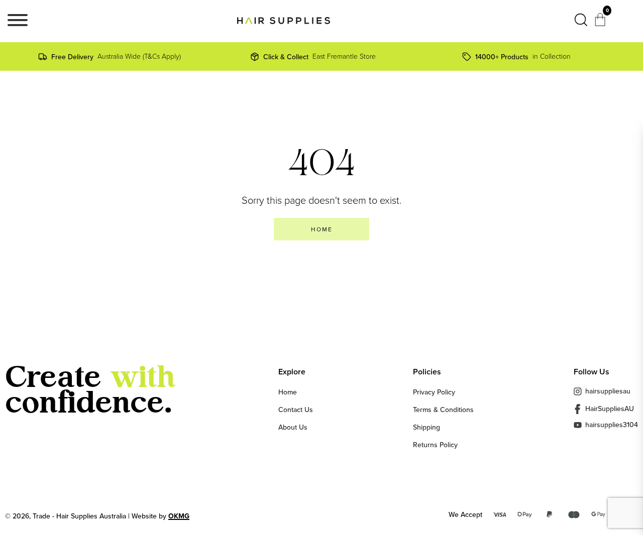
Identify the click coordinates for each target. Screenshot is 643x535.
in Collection (523, 56)
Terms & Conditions (443, 410)
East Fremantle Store (319, 56)
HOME (322, 229)
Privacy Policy (434, 392)
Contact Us (295, 410)
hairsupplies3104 (611, 425)
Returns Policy (435, 445)
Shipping (426, 427)
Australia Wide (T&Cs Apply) (116, 56)
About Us (292, 427)
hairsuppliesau (607, 391)
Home (287, 392)
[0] (601, 23)
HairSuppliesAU (609, 409)
